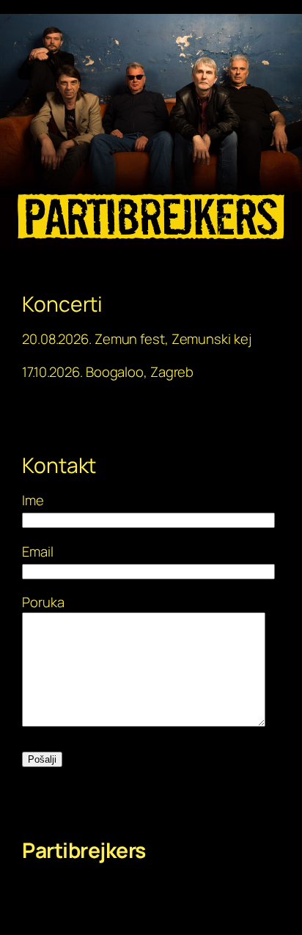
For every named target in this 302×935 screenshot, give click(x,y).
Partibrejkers (84, 850)
